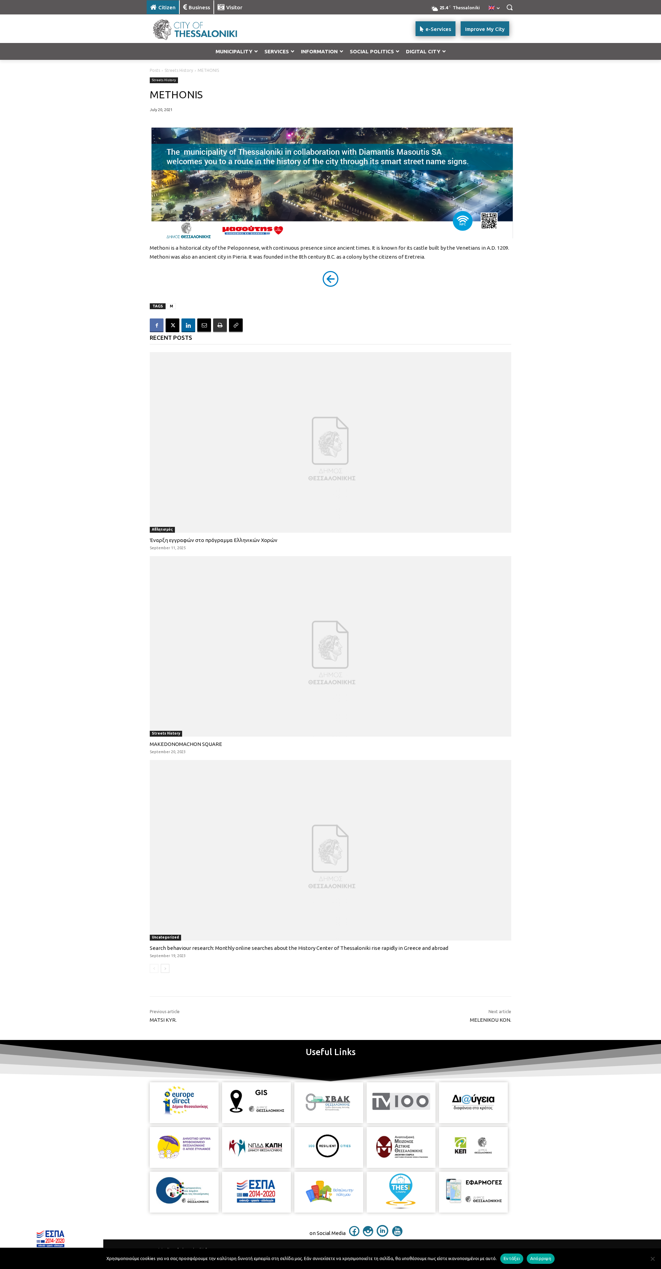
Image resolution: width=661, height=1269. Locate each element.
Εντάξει (512, 1258)
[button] (509, 7)
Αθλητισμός (162, 529)
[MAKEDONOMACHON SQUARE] (330, 646)
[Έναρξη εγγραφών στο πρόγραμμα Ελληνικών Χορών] (330, 442)
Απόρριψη (540, 1258)
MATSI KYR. (163, 1020)
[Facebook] (157, 325)
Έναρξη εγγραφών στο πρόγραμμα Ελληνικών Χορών (213, 540)
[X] (172, 325)
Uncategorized (165, 937)
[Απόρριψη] (652, 1258)
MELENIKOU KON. (490, 1020)
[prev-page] (154, 968)
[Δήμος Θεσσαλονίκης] (202, 28)
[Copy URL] (236, 325)
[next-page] (165, 968)
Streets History (179, 70)
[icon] (354, 1234)
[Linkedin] (188, 325)
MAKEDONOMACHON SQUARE (186, 744)
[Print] (220, 325)
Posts (155, 70)
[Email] (204, 325)
